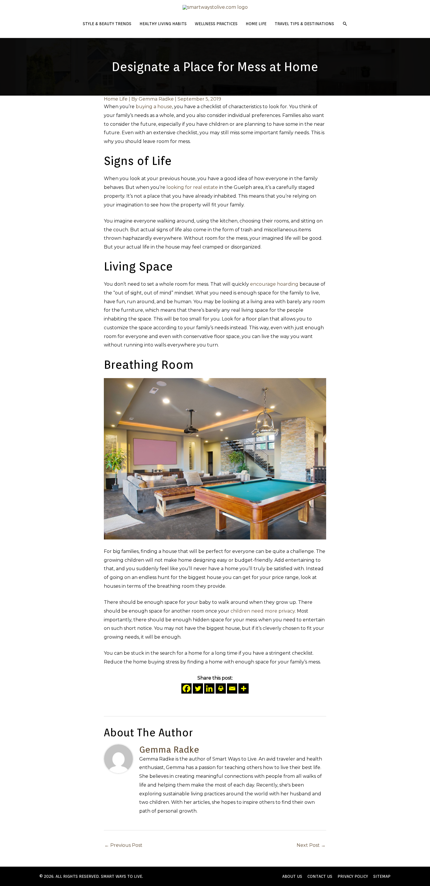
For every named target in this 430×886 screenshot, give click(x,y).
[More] (243, 688)
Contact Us (319, 876)
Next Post (311, 845)
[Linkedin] (209, 688)
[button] (345, 23)
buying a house (154, 106)
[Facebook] (186, 688)
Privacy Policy (353, 876)
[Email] (232, 688)
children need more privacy (263, 611)
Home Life (116, 99)
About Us (292, 876)
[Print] (221, 688)
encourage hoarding (274, 284)
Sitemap (382, 876)
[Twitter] (198, 688)
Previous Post (123, 845)
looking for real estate (192, 187)
